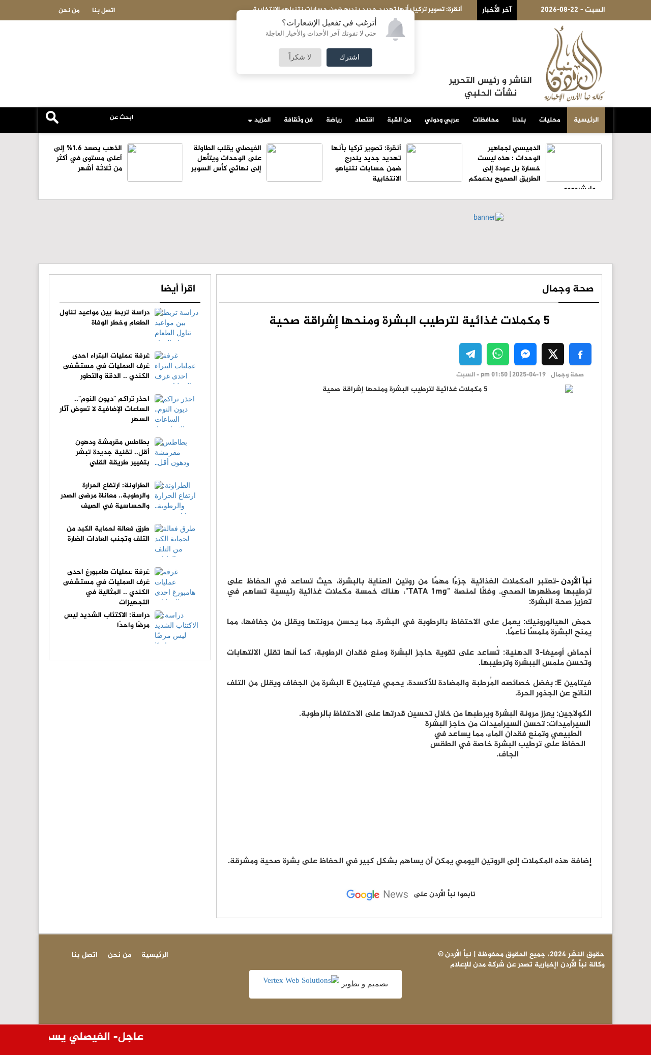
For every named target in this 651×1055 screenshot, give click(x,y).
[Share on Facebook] (580, 354)
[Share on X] (553, 354)
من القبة (399, 120)
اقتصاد (364, 120)
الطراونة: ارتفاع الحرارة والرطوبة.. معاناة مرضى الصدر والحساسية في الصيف (105, 496)
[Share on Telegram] (470, 354)
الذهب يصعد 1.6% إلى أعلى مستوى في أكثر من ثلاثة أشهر (88, 158)
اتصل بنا (103, 10)
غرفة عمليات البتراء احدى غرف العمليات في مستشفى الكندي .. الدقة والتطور (106, 366)
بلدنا (519, 120)
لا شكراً (300, 57)
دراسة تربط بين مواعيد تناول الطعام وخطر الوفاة (105, 318)
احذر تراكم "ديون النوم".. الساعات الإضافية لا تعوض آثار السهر (105, 409)
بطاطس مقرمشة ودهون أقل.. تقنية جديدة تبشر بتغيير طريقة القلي (112, 452)
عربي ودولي (442, 120)
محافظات (485, 120)
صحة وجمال (568, 289)
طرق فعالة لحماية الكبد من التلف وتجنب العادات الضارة (108, 534)
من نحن (69, 10)
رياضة (334, 120)
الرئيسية (586, 120)
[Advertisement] (507, 782)
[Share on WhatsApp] (498, 354)
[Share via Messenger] (525, 354)
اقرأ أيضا (178, 289)
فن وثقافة (298, 120)
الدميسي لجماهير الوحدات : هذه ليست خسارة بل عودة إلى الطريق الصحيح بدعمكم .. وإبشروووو (535, 168)
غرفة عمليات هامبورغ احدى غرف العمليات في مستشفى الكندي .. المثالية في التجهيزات (106, 587)
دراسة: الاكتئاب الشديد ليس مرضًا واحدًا (107, 620)
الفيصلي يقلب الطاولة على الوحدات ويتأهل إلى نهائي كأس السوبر (226, 158)
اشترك (349, 57)
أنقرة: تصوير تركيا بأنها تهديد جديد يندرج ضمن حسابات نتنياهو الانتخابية (366, 163)
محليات (549, 120)
